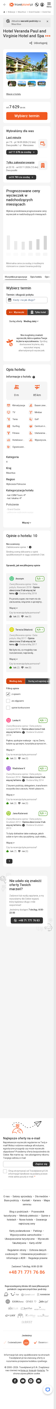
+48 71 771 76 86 (27, 1272)
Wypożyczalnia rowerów (41, 440)
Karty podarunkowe (20, 1230)
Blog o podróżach (19, 1211)
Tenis (15, 419)
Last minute (13, 137)
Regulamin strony (17, 1250)
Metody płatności (29, 1215)
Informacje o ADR (16, 1258)
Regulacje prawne (37, 1258)
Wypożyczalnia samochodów (26, 1234)
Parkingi (38, 1230)
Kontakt (26, 1200)
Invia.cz (24, 1370)
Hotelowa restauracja (18, 440)
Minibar (38, 412)
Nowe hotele (26, 1219)
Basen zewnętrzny (41, 405)
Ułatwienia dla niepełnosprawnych (41, 433)
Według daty (15, 681)
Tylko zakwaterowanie (20, 162)
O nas (6, 1196)
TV (13, 412)
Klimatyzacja (18, 405)
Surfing (16, 426)
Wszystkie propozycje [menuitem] (16, 277)
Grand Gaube (34, 12)
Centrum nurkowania (41, 426)
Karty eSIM (35, 1243)
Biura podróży (12, 1200)
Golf (37, 419)
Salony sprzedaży (23, 1196)
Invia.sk (32, 1370)
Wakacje (12, 12)
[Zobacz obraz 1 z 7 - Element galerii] (12, 83)
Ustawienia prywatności (34, 1254)
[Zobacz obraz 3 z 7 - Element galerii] (32, 83)
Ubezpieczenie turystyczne (20, 1238)
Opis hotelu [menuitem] (36, 277)
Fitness (15, 433)
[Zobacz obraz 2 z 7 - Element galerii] (22, 83)
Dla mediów (42, 1196)
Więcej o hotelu (13, 94)
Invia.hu (41, 1370)
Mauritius (22, 12)
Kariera (37, 1200)
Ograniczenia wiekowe (18, 447)
